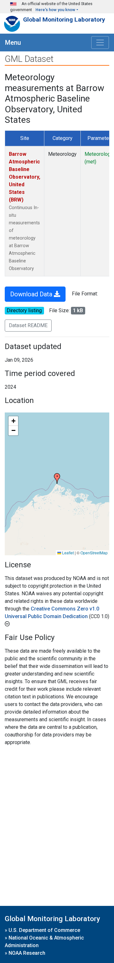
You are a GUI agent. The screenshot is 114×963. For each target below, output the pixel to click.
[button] (57, 478)
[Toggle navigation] (100, 42)
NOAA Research (27, 953)
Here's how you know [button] (55, 9)
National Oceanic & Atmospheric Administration (44, 941)
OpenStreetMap (94, 552)
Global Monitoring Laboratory (64, 19)
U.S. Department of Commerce (44, 930)
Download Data (32, 294)
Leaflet (67, 552)
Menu (13, 42)
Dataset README (28, 325)
